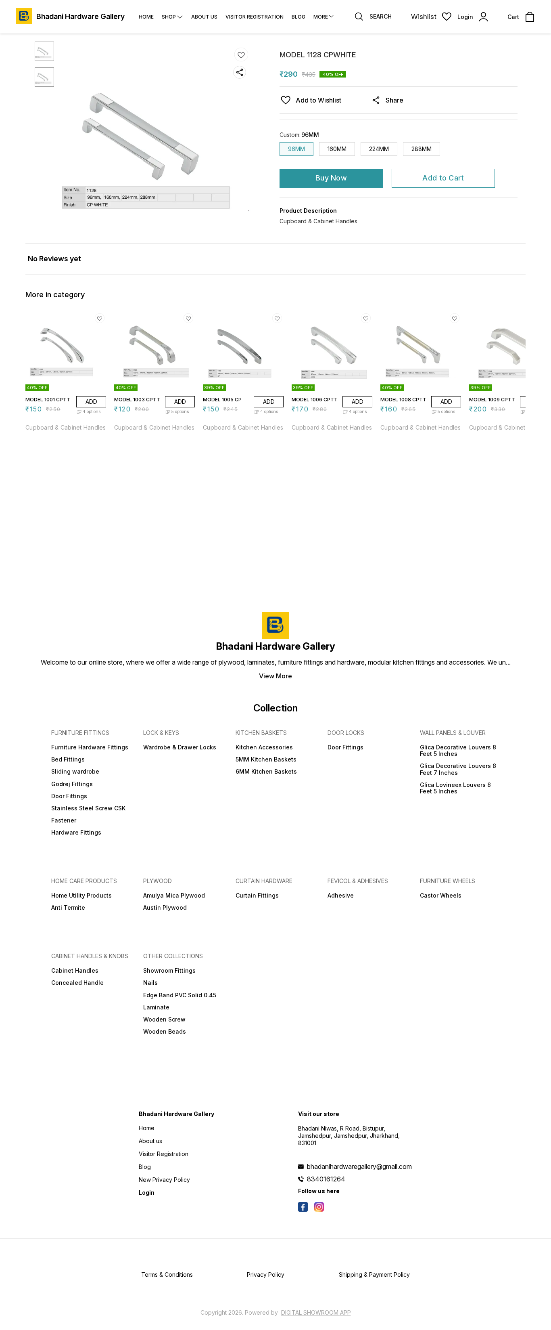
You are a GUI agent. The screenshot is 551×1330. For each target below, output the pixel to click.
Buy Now (331, 178)
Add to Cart (443, 178)
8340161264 (326, 1179)
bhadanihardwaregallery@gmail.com (359, 1166)
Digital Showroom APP (316, 1312)
